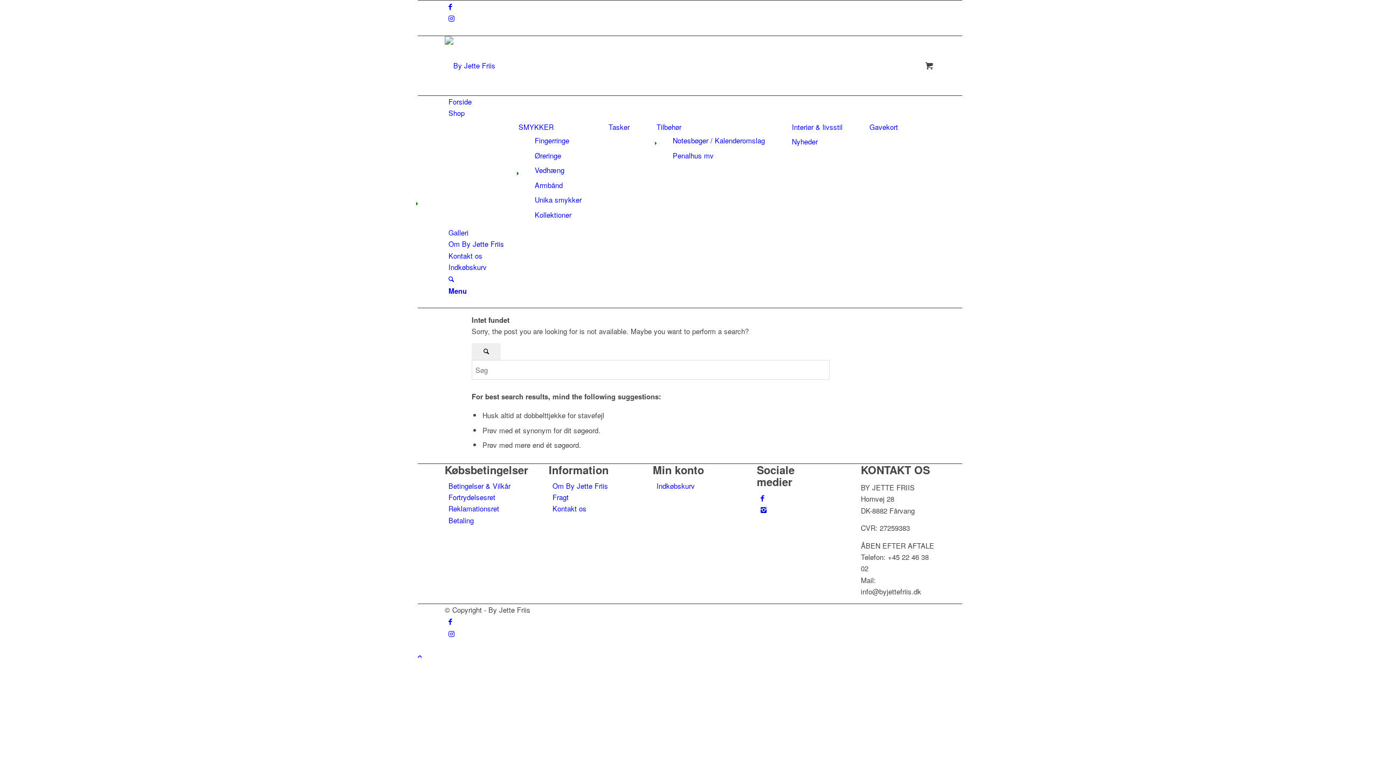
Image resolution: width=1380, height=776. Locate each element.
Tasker (619, 127)
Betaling (461, 520)
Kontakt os (569, 508)
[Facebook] (762, 498)
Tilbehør (669, 127)
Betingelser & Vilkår (479, 486)
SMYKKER (536, 127)
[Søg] (451, 279)
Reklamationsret (473, 508)
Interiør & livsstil (817, 127)
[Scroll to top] (420, 656)
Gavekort (884, 127)
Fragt (561, 497)
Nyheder (805, 141)
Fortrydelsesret (471, 497)
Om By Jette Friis (580, 486)
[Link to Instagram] (451, 18)
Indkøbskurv (676, 486)
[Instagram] (764, 509)
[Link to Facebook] (450, 6)
